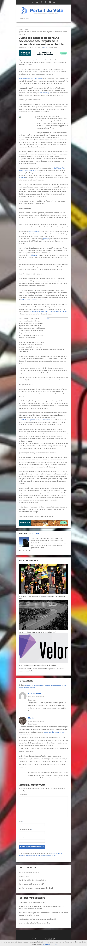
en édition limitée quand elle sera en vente (33, 300)
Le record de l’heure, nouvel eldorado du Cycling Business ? (37, 632)
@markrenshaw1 (33, 231)
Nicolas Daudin (34, 693)
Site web (21, 838)
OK (56, 944)
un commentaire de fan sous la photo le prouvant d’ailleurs (48, 312)
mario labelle (23, 913)
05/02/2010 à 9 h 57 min (36, 721)
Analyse (27, 29)
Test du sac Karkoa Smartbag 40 (29, 872)
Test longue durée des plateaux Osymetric (42, 919)
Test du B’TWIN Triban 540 (36, 902)
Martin (45, 47)
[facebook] (23, 550)
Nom (21, 822)
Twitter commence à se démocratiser (30, 79)
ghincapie (46, 239)
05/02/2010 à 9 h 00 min (36, 697)
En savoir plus (47, 944)
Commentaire (23, 795)
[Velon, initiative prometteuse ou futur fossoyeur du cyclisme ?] (43, 648)
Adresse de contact (25, 830)
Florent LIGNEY (50, 939)
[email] (29, 550)
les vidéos (22, 178)
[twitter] (20, 550)
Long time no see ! (24, 876)
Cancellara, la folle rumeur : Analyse (38, 923)
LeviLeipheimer (32, 255)
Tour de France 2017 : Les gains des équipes (32, 880)
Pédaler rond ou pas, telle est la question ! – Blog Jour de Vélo (38, 906)
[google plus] (26, 550)
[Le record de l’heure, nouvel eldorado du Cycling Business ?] (43, 615)
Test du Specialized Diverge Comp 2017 (31, 884)
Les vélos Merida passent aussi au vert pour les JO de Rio (36, 888)
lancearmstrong (44, 93)
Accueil (21, 29)
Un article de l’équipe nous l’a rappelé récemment (34, 420)
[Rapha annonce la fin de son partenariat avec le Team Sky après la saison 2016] (43, 579)
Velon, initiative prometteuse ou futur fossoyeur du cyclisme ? (38, 665)
